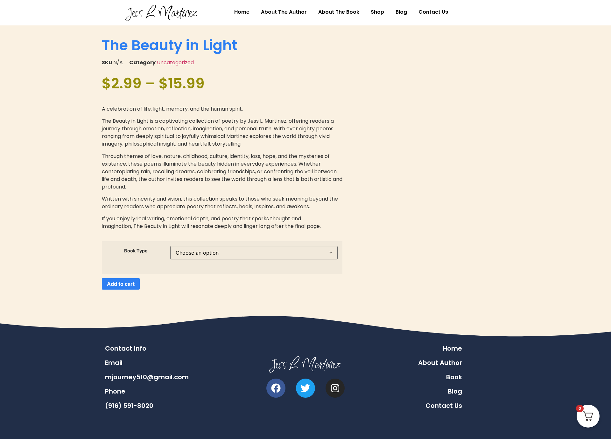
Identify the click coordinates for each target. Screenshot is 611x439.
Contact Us (433, 12)
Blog (401, 12)
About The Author (284, 12)
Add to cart (121, 284)
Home (241, 12)
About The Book (338, 12)
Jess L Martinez (162, 13)
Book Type (136, 251)
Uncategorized (175, 62)
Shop (377, 12)
